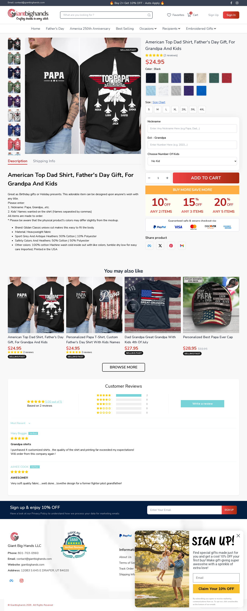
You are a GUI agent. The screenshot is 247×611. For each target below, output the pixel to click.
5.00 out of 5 (53, 402)
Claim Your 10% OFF (216, 589)
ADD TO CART (206, 178)
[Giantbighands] (28, 15)
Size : (155, 102)
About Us (125, 557)
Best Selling (125, 28)
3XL (193, 109)
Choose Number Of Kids (163, 154)
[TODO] (149, 246)
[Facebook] (231, 3)
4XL (202, 109)
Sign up (229, 510)
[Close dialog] (238, 535)
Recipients (169, 28)
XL (175, 109)
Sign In (231, 15)
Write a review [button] (202, 404)
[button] (154, 55)
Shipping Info (127, 574)
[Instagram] (237, 3)
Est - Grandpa (157, 138)
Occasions (147, 28)
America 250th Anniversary (90, 28)
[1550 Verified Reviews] (74, 559)
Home (35, 28)
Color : (153, 69)
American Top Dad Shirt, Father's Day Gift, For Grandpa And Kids (71, 179)
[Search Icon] (149, 15)
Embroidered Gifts (199, 28)
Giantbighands (18, 605)
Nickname (154, 121)
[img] (19, 438)
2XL (184, 109)
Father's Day (55, 28)
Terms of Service (129, 563)
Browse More (123, 367)
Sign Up (213, 15)
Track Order (126, 569)
